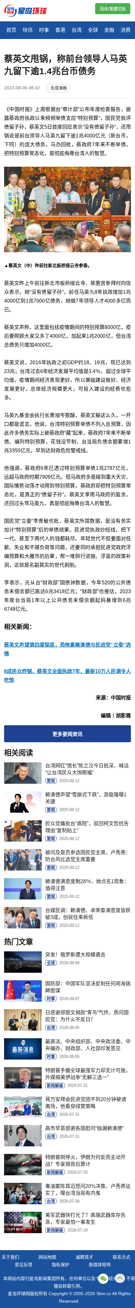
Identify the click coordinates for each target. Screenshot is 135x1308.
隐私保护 (60, 1264)
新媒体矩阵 (100, 1264)
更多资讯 (67, 734)
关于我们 (10, 1257)
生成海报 (59, 88)
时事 (44, 30)
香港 (60, 30)
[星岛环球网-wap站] (29, 11)
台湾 (77, 30)
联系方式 (121, 1257)
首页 (11, 30)
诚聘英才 (84, 1257)
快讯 (28, 30)
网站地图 (47, 1257)
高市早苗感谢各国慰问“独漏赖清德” (84, 1128)
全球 (93, 30)
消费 (126, 30)
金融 (109, 30)
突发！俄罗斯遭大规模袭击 (75, 954)
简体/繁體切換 (113, 9)
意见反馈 (23, 1264)
